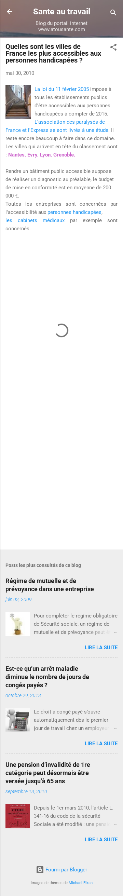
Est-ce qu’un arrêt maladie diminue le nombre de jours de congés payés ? (47, 677)
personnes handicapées (74, 212)
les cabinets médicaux (35, 220)
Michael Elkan (81, 883)
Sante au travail (61, 11)
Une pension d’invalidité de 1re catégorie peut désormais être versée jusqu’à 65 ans (47, 773)
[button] (113, 48)
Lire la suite (101, 647)
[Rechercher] (113, 13)
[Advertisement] (61, 477)
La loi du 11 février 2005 (62, 89)
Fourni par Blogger (65, 870)
